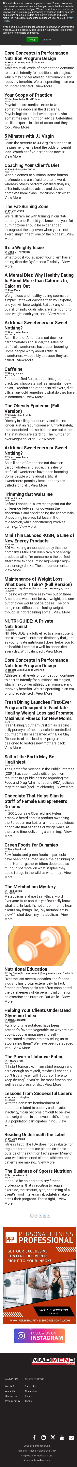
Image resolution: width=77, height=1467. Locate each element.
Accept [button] (32, 39)
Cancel (28, 1401)
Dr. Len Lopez (16, 210)
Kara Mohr (14, 290)
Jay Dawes (14, 973)
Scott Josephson (18, 332)
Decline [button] (46, 39)
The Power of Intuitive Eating (34, 1056)
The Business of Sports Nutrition (38, 1171)
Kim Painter (14, 169)
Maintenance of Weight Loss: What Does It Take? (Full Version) (38, 581)
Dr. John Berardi (17, 1175)
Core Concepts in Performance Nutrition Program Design (36, 55)
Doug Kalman (48, 973)
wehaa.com (43, 1460)
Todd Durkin (15, 891)
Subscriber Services (34, 1379)
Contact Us (11, 1396)
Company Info (11, 1379)
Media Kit (10, 1386)
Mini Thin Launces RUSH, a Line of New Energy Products (39, 538)
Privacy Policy (12, 1401)
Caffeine (14, 369)
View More (44, 86)
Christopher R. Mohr (20, 415)
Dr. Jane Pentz (16, 1139)
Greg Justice (15, 373)
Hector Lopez (16, 62)
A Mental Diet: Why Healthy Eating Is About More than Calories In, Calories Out (39, 281)
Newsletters (31, 1391)
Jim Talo (13, 99)
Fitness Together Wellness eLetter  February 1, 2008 (38, 588)
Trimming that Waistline (29, 494)
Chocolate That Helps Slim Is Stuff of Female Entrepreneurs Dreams (36, 801)
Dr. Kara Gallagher (18, 1097)
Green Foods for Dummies (31, 845)
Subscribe (30, 1386)
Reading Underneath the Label (35, 1134)
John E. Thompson (19, 251)
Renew (28, 1396)
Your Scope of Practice (28, 95)
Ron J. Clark (15, 498)
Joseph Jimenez (34, 62)
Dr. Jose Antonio (30, 973)
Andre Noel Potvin (28, 99)
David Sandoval (17, 849)
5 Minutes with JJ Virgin (29, 136)
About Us (10, 1391)
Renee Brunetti (16, 1020)
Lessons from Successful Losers (38, 1093)
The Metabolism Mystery (30, 887)
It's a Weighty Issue (24, 247)
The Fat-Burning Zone (27, 206)
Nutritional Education (26, 969)
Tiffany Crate (15, 1061)
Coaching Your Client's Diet (32, 165)
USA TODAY (29, 169)
